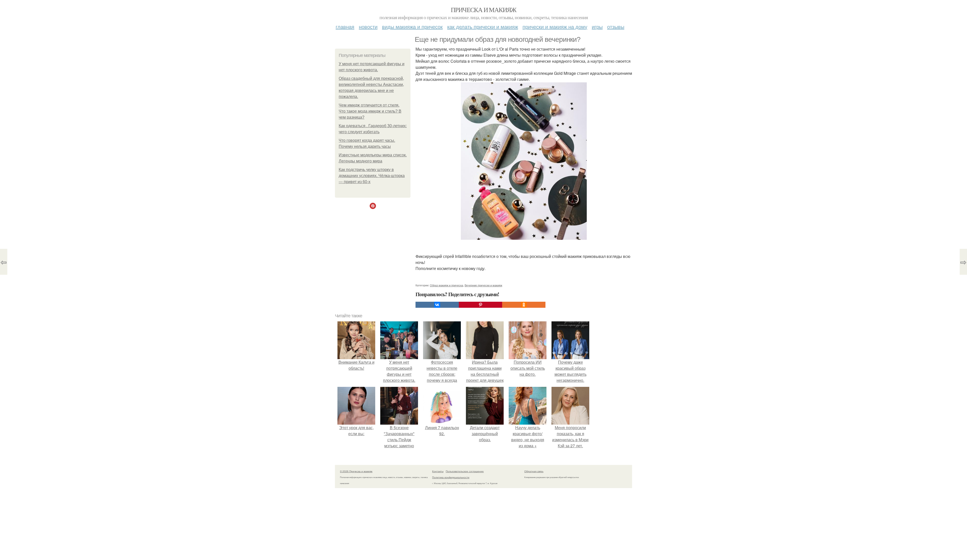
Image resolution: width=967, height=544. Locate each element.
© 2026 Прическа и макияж (356, 471)
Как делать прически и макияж (482, 26)
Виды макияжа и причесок (412, 26)
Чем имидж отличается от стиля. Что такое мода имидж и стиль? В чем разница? (370, 111)
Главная (345, 26)
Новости (368, 26)
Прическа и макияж (483, 9)
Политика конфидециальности (450, 477)
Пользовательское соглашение (465, 471)
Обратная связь (533, 471)
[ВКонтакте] (437, 305)
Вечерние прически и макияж (483, 285)
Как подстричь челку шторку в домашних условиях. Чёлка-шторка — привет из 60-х (372, 175)
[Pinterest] (480, 305)
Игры (597, 26)
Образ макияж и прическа (446, 285)
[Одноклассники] (523, 305)
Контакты (437, 471)
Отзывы (615, 26)
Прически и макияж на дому (555, 26)
